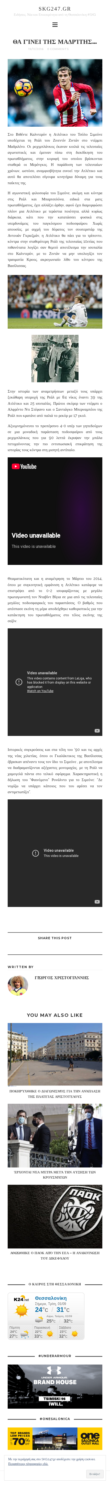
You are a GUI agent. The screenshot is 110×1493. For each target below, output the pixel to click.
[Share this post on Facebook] (74, 948)
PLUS (77, 49)
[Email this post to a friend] (35, 948)
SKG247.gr (55, 9)
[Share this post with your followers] (61, 948)
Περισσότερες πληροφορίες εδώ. (28, 1464)
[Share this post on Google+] (48, 948)
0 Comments (58, 49)
